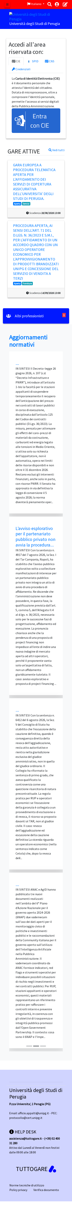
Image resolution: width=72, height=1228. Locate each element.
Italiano (36, 4)
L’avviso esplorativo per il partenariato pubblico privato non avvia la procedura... (35, 536)
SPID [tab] (34, 61)
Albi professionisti (29, 315)
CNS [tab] (51, 61)
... (17, 363)
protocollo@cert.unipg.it (25, 1118)
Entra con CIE (39, 120)
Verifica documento (46, 1190)
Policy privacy (18, 1190)
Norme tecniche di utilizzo (26, 1185)
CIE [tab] (17, 61)
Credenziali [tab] (22, 69)
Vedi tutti (58, 150)
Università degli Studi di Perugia (35, 1093)
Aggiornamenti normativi (28, 340)
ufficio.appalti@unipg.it (33, 1113)
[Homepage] (36, 16)
